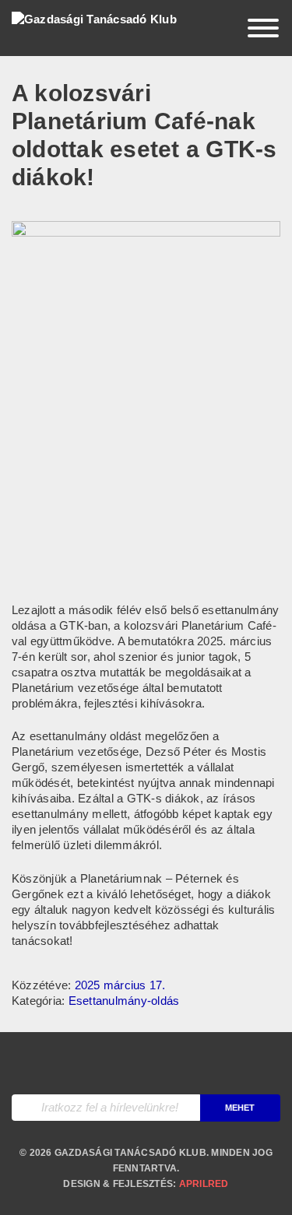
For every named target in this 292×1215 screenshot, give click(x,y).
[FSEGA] (215, 1063)
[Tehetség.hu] (76, 1063)
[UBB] (145, 1063)
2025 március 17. (120, 985)
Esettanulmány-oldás (124, 1000)
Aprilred (204, 1183)
